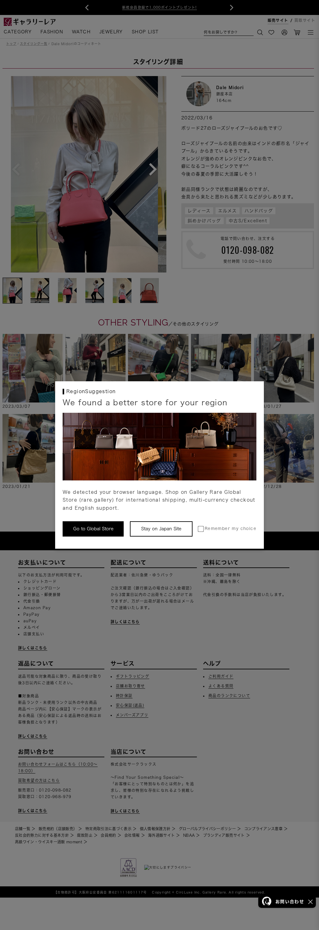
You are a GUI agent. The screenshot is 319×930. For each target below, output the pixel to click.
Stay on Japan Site (161, 529)
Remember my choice (230, 529)
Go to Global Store (93, 529)
